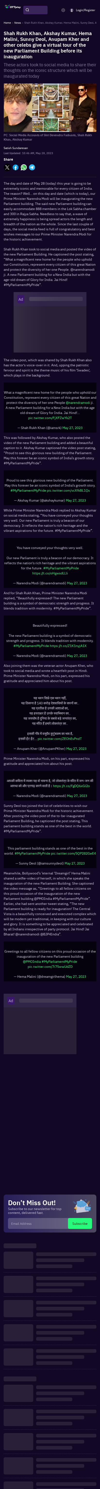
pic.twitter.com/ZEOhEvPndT (60, 738)
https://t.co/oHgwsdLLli (50, 573)
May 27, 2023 (72, 427)
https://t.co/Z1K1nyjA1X (68, 645)
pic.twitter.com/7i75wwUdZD (50, 966)
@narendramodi (78, 402)
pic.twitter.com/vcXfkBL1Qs (68, 490)
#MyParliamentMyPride (28, 490)
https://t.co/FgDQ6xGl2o (71, 785)
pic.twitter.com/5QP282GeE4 (73, 853)
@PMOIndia (32, 961)
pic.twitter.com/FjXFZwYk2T (50, 417)
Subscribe (80, 1223)
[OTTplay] (13, 10)
